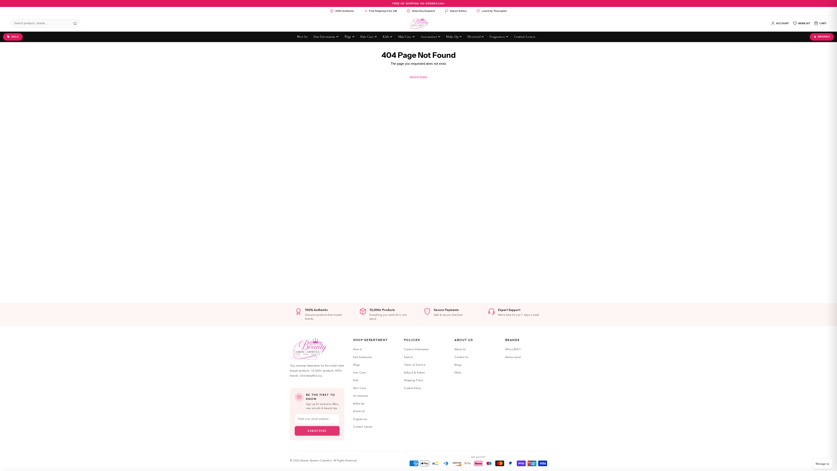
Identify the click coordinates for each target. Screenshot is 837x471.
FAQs (457, 372)
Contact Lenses (362, 427)
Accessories (360, 396)
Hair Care (359, 372)
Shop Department (370, 340)
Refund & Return (414, 372)
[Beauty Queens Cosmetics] (418, 23)
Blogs (457, 365)
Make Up (358, 403)
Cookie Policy (412, 388)
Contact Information (416, 349)
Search (408, 357)
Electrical (359, 411)
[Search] (75, 23)
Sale (15, 36)
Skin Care (359, 388)
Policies (412, 340)
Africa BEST (513, 349)
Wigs (356, 365)
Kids (355, 380)
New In (357, 349)
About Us (463, 340)
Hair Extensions (362, 357)
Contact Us (461, 357)
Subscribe (317, 431)
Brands (824, 36)
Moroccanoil (513, 357)
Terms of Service (414, 365)
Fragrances (360, 419)
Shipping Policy (414, 380)
